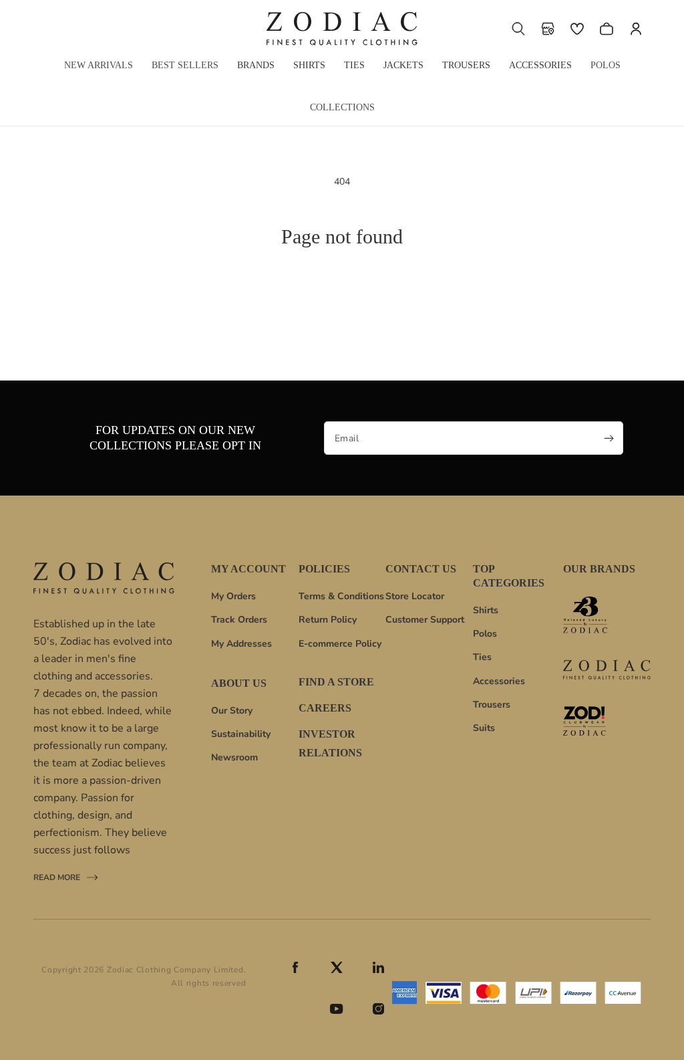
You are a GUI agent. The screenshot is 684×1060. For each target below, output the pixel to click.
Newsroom (234, 757)
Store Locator (414, 596)
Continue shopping (342, 299)
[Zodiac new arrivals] (607, 669)
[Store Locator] (547, 28)
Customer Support (424, 619)
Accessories (499, 681)
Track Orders (239, 619)
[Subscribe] (608, 438)
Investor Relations (330, 743)
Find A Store (336, 682)
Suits (484, 728)
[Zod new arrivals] (607, 721)
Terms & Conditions (341, 596)
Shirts (485, 610)
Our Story (231, 710)
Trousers (491, 704)
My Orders (233, 596)
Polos (485, 633)
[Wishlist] (577, 28)
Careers (325, 708)
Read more (56, 878)
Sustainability (241, 734)
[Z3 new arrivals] (607, 615)
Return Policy (328, 619)
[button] (518, 28)
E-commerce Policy (340, 643)
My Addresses (241, 643)
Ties (482, 657)
